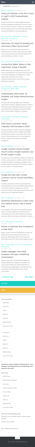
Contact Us (6, 395)
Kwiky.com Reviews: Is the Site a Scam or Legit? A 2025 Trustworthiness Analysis (17, 16)
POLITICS (6, 306)
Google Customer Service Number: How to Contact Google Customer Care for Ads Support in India (17, 152)
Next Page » (29, 277)
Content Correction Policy (10, 388)
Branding (9, 87)
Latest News (10, 244)
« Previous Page (7, 277)
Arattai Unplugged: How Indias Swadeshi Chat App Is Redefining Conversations (15, 254)
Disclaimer (6, 384)
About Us (5, 318)
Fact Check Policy (8, 326)
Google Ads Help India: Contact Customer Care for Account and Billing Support (17, 178)
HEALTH (5, 314)
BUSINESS (6, 302)
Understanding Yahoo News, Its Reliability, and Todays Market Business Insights (17, 96)
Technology (10, 10)
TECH (4, 310)
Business (8, 36)
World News (15, 89)
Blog (3, 10)
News (3, 2)
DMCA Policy (6, 376)
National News (27, 244)
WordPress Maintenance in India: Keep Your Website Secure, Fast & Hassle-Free (17, 203)
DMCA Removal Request (10, 380)
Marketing (4, 38)
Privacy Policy (7, 392)
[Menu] (33, 2)
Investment (16, 36)
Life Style (24, 36)
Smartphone (10, 221)
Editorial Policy (7, 322)
